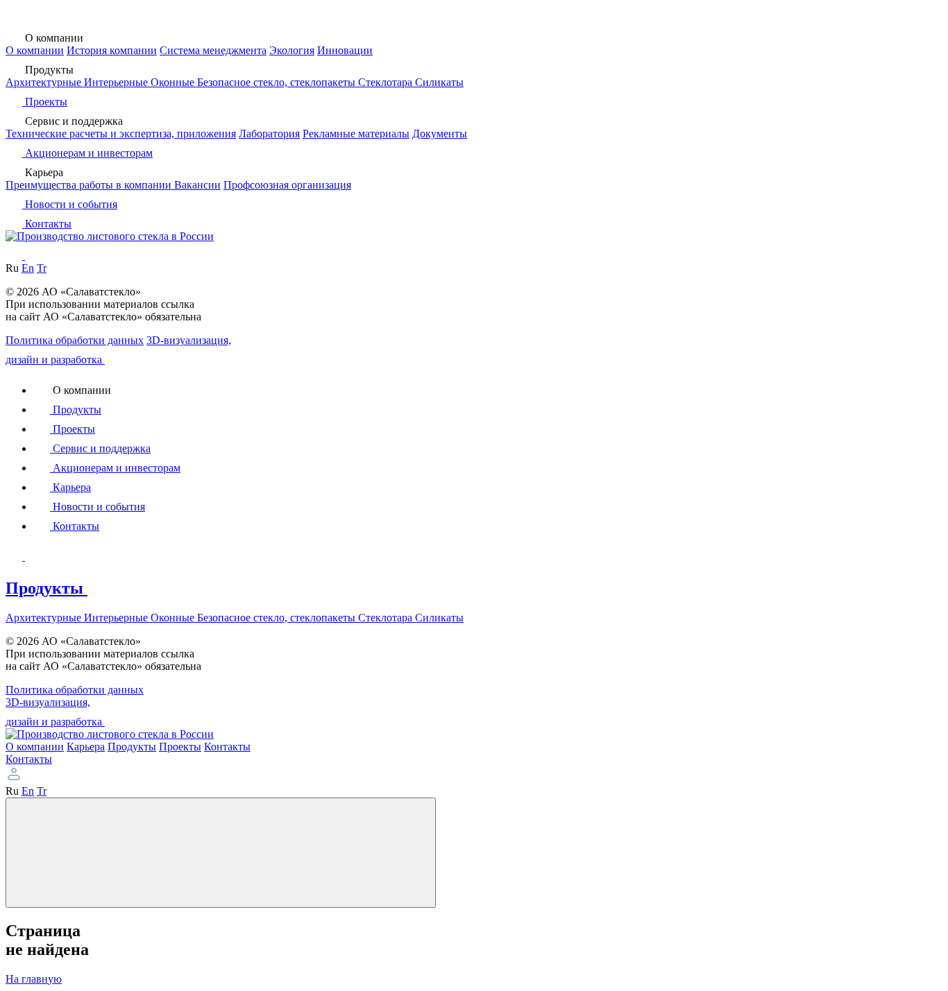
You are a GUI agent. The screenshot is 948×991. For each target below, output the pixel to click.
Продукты (46, 588)
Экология (291, 50)
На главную (34, 979)
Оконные (174, 82)
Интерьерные (117, 82)
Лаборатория (269, 133)
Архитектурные (45, 82)
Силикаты (439, 82)
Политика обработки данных (75, 340)
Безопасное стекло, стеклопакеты (277, 82)
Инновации (345, 50)
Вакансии (197, 185)
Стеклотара (386, 82)
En (28, 268)
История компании (112, 50)
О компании (35, 50)
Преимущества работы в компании (90, 185)
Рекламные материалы (356, 133)
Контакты (29, 759)
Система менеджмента (213, 50)
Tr (41, 268)
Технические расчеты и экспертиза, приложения (121, 133)
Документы (439, 133)
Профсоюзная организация (287, 185)
